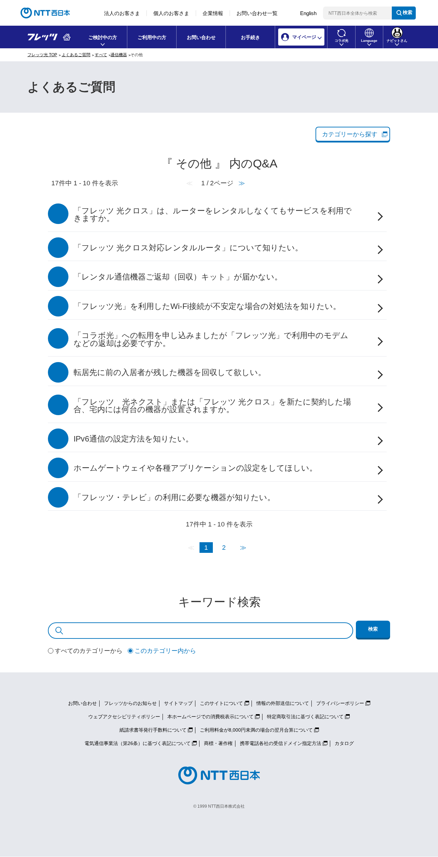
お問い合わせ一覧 (257, 13)
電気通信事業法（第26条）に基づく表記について (138, 743)
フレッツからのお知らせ (130, 703)
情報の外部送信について (282, 703)
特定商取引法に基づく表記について (305, 716)
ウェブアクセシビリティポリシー (124, 716)
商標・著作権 (218, 743)
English (308, 13)
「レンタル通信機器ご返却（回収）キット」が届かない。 (178, 277)
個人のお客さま (171, 13)
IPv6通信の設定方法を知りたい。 (133, 439)
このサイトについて (221, 703)
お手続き (250, 37)
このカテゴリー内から (165, 651)
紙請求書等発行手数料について (152, 730)
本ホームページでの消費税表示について (210, 716)
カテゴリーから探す (349, 134)
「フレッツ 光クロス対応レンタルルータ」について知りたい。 (188, 248)
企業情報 (213, 13)
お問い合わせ (201, 37)
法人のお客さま (122, 13)
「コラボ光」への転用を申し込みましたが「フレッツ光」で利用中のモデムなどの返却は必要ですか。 (211, 339)
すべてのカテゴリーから (89, 651)
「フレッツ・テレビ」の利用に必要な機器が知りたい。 (174, 497)
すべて (101, 54)
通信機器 (119, 54)
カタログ (344, 743)
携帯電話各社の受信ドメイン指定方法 (280, 743)
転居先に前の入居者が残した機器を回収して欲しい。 (170, 372)
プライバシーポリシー (340, 703)
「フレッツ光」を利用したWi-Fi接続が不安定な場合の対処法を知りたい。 (207, 306)
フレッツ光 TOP (42, 54)
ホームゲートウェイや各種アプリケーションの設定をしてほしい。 (195, 468)
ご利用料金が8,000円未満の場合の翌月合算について (256, 730)
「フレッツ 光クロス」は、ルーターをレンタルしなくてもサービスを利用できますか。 (213, 215)
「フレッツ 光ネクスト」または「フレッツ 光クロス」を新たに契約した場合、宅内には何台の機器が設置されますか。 (212, 406)
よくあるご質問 (76, 54)
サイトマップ (178, 703)
